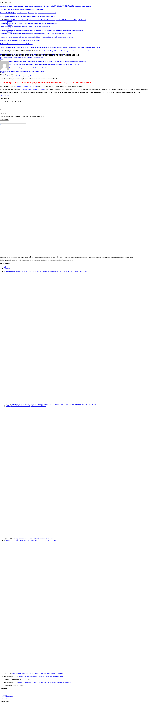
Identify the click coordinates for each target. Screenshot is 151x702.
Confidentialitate (8, 696)
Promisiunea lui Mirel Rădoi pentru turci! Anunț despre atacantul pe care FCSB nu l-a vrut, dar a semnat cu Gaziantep (35, 33)
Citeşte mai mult (4, 95)
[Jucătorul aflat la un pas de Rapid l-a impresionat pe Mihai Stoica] (18, 76)
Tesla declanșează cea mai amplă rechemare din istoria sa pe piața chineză (22, 71)
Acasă (5, 695)
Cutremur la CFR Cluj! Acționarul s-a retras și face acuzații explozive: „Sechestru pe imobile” (28, 13)
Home (1, 50)
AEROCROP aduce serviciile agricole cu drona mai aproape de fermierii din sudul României (27, 16)
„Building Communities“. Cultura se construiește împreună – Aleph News (22, 9)
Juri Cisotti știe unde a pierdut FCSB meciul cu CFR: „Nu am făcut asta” (22, 57)
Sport (1, 59)
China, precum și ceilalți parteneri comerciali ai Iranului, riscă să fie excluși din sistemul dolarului (28, 23)
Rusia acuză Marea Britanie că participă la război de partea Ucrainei (20, 40)
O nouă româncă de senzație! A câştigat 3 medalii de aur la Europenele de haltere (24, 68)
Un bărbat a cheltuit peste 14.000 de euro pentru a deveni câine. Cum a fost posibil (40, 676)
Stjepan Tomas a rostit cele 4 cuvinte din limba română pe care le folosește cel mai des (25, 26)
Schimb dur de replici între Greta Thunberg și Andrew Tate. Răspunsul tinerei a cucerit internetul (44, 682)
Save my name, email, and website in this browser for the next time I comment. (24, 116)
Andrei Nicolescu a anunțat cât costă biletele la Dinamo (16, 44)
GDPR (5, 698)
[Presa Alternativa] (63, 5)
